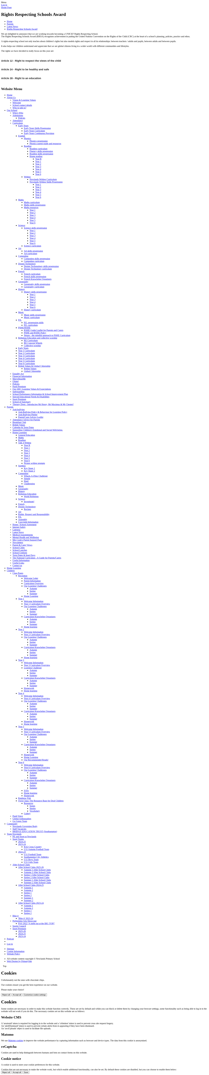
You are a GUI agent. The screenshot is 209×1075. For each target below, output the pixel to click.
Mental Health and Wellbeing (26, 537)
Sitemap (10, 949)
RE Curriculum (31, 340)
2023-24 (22, 844)
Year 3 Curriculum (26, 356)
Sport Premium (19, 399)
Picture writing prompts (34, 463)
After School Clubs (21, 864)
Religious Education (27, 494)
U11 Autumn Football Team (36, 849)
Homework (29, 688)
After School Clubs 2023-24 (31, 903)
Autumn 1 (28, 887)
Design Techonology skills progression (41, 266)
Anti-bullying (19, 409)
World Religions (31, 496)
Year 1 (38, 161)
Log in (4, 5)
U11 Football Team (32, 854)
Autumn (33, 588)
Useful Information (21, 560)
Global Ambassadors (22, 818)
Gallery (27, 813)
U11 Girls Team (31, 862)
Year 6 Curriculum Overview (37, 767)
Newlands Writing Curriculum (43, 179)
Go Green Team (20, 821)
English (21, 136)
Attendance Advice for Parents (26, 420)
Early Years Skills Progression (37, 128)
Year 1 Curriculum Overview (37, 604)
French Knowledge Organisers (37, 279)
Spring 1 (28, 893)
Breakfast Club (19, 422)
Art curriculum (30, 253)
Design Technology (27, 264)
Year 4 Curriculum (26, 358)
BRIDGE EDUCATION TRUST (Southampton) (35, 831)
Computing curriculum (34, 261)
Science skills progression (35, 228)
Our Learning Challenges (35, 586)
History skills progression (35, 292)
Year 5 (38, 171)
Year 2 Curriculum (26, 353)
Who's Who (18, 113)
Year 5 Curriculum (26, 361)
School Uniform (20, 552)
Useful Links (18, 563)
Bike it (15, 916)
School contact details (22, 105)
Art (19, 248)
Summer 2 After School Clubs (37, 882)
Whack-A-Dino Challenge (36, 476)
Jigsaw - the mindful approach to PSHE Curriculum (47, 335)
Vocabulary (35, 811)
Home (9, 21)
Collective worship (32, 345)
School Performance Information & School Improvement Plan (40, 394)
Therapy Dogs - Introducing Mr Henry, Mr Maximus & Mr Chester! (43, 404)
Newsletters (18, 542)
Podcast (10, 939)
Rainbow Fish (24, 798)
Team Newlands (14, 834)
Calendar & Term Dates (23, 427)
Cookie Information (15, 951)
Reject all (6, 995)
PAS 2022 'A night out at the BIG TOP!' (36, 923)
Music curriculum (32, 317)
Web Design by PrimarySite (19, 961)
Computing (23, 256)
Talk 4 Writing (24, 443)
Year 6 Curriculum (26, 363)
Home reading (36, 156)
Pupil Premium (19, 386)
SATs (26, 790)
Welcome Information (33, 601)
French (21, 271)
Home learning (30, 627)
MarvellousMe (19, 379)
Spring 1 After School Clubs (36, 875)
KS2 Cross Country (33, 847)
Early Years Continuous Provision (39, 133)
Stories (33, 808)
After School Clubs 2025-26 (31, 867)
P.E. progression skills (34, 322)
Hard (26, 481)
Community (12, 824)
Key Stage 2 (29, 471)
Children (11, 570)
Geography (23, 281)
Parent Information (32, 581)
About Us (11, 97)
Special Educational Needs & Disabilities (31, 397)
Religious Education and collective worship (37, 338)
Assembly (22, 519)
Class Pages (18, 573)
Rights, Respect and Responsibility (33, 514)
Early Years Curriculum (34, 131)
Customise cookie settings (35, 995)
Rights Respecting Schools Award (22, 29)
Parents (10, 24)
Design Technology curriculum (38, 269)
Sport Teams (18, 839)
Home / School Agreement (24, 524)
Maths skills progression (34, 205)
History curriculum (32, 310)
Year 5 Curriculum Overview (37, 731)
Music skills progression (34, 315)
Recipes (27, 509)
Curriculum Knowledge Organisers (39, 616)
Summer (33, 593)
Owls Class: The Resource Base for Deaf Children (41, 801)
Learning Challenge (33, 668)
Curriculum (18, 123)
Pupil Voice (18, 816)
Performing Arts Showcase (25, 921)
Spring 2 (28, 895)
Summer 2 (28, 900)
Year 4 (38, 169)
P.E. (20, 320)
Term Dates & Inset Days (24, 555)
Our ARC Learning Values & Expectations (32, 389)
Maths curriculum (32, 202)
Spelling (22, 466)
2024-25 (22, 841)
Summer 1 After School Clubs (37, 880)
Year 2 (38, 164)
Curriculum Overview (34, 583)
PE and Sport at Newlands (24, 836)
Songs (32, 806)
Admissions (18, 115)
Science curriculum (32, 246)
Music (21, 312)
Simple (27, 478)
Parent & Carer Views (22, 545)
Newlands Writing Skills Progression (46, 182)
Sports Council (19, 926)
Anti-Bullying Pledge (27, 414)
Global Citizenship (32, 371)
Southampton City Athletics (36, 857)
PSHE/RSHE (24, 327)
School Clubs (19, 547)
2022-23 (22, 852)
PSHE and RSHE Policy (35, 333)
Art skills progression (33, 251)
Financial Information (22, 376)
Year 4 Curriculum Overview (37, 698)
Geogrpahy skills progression (37, 284)
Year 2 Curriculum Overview (37, 634)
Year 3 (38, 166)
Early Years (23, 125)
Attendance (18, 120)
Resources (28, 803)
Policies (21, 118)
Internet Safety (19, 527)
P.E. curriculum (31, 325)
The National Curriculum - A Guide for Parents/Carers (37, 558)
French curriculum (32, 274)
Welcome (17, 102)
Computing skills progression (37, 258)
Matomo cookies (15, 1040)
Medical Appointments (23, 535)
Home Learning (20, 432)
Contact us (17, 565)
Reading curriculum (38, 148)
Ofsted (15, 381)
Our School (12, 110)
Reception (22, 576)
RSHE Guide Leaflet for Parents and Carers (43, 330)
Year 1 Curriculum (26, 350)
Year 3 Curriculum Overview (37, 665)
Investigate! (29, 501)
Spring (33, 591)
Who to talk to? (19, 108)
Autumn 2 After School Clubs (37, 872)
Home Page (6, 7)
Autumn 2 (28, 890)
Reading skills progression (41, 154)
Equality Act (18, 373)
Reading (27, 146)
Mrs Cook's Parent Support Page (27, 540)
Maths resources (31, 207)
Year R (38, 159)
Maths (21, 200)
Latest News (12, 26)
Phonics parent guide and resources (45, 143)
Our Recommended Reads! (36, 760)
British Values (30, 368)
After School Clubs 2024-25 (31, 885)
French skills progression (35, 276)
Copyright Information (28, 522)
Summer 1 (28, 898)
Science (21, 225)
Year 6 (38, 174)
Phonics (27, 138)
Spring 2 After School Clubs (36, 877)
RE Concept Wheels (33, 343)
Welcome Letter (31, 578)
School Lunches (20, 550)
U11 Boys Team (31, 859)
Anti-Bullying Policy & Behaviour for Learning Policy (42, 412)
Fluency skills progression (41, 151)
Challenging (29, 483)
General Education (26, 435)
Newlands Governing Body (25, 826)
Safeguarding (18, 391)
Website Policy (13, 954)
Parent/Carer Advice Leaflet (30, 417)
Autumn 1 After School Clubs (37, 870)
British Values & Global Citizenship (34, 366)
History (21, 289)
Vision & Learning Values (24, 100)
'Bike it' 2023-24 (25, 918)
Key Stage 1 (29, 468)
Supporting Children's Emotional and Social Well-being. (38, 430)
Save (26, 1072)
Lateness (16, 529)
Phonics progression (39, 141)
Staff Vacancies (19, 829)
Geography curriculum (34, 287)
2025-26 (22, 931)
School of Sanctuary (22, 402)
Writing (27, 177)
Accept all (17, 995)
